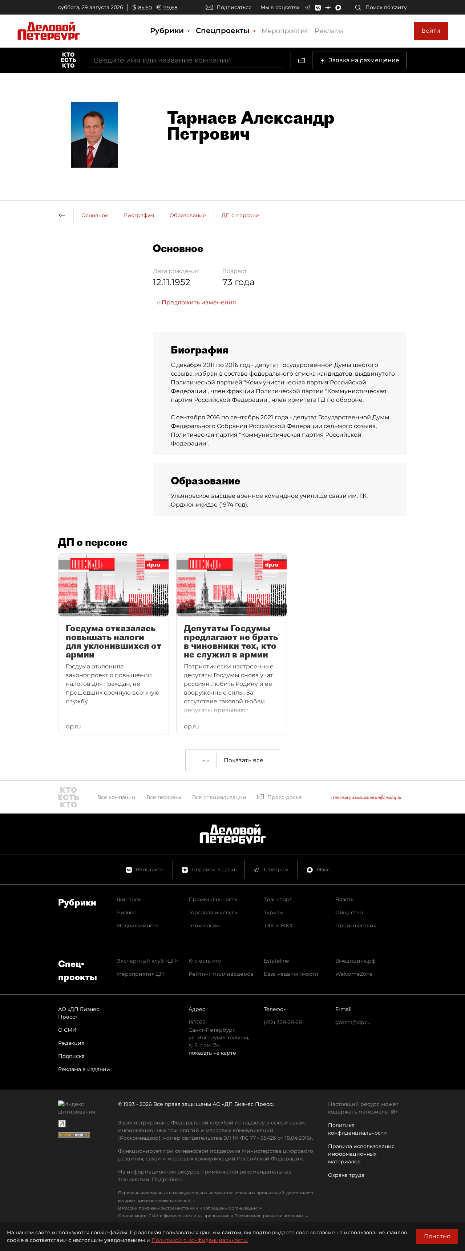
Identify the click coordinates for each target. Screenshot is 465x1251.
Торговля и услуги (213, 912)
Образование (188, 215)
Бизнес (126, 912)
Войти (430, 30)
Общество (349, 912)
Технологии (204, 925)
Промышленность (213, 899)
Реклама (329, 31)
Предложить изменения (198, 302)
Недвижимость (137, 925)
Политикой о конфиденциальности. (199, 1240)
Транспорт (278, 899)
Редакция (71, 1043)
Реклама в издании (84, 1069)
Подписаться (234, 7)
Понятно (437, 1236)
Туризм (273, 912)
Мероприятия (285, 31)
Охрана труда (346, 1175)
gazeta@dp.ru (353, 1022)
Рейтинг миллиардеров (221, 974)
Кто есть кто (205, 961)
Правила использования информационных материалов (361, 1154)
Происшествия (355, 925)
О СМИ (67, 1030)
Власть (344, 899)
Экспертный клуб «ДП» (148, 961)
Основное (94, 215)
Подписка (71, 1056)
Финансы (129, 899)
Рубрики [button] (168, 30)
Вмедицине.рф (355, 961)
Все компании (116, 797)
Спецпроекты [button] (224, 30)
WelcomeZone (353, 974)
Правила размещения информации (366, 797)
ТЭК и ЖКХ (278, 925)
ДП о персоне (240, 215)
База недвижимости (291, 974)
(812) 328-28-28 (283, 1022)
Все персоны (163, 797)
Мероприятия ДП (140, 974)
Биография (139, 215)
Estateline (276, 961)
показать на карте (212, 1053)
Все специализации (219, 797)
